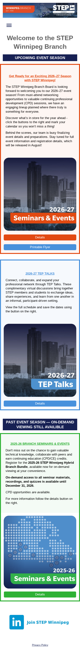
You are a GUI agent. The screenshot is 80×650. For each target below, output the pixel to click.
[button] (8, 25)
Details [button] (40, 237)
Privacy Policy (40, 644)
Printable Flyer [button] (40, 247)
